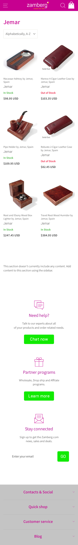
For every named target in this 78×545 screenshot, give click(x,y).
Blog (38, 536)
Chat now (39, 339)
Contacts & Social (38, 492)
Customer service (38, 521)
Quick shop (38, 506)
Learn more (39, 396)
